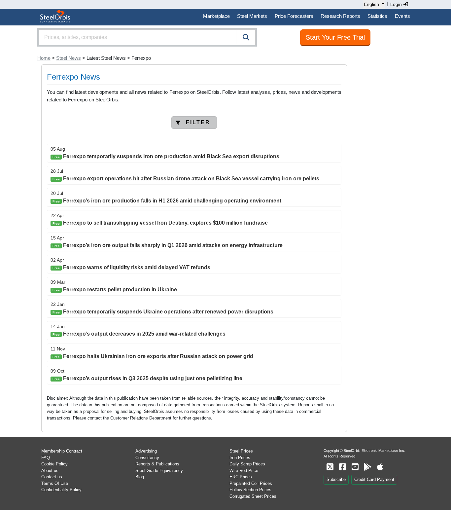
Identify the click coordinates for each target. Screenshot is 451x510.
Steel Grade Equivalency (159, 470)
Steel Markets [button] (252, 16)
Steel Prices (241, 451)
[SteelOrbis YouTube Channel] (355, 466)
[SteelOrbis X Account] (330, 466)
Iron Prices (239, 457)
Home (44, 58)
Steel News (68, 58)
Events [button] (402, 16)
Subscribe (336, 479)
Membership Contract (61, 451)
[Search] (246, 37)
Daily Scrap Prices (247, 463)
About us (49, 470)
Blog (139, 476)
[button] (194, 122)
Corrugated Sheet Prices (252, 496)
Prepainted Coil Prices (250, 483)
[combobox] (147, 37)
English (371, 4)
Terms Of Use (54, 483)
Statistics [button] (377, 16)
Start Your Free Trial (335, 37)
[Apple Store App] (380, 466)
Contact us (51, 476)
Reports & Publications (157, 463)
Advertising (146, 451)
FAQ (45, 457)
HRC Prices (240, 476)
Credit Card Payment (374, 479)
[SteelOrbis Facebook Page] (342, 466)
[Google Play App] (367, 466)
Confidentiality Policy (61, 489)
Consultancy (147, 457)
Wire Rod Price (243, 470)
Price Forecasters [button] (294, 16)
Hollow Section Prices (250, 489)
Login (396, 4)
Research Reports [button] (340, 16)
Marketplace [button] (216, 16)
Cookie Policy (54, 463)
